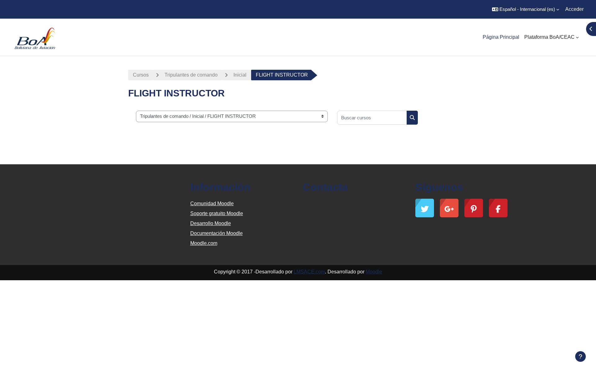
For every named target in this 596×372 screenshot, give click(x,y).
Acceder (574, 9)
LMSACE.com (309, 271)
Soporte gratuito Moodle (216, 213)
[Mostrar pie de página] (580, 356)
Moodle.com (203, 243)
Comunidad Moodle (212, 203)
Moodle (374, 271)
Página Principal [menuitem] (501, 37)
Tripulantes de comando (191, 75)
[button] (525, 9)
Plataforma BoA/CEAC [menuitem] (549, 37)
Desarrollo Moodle (210, 223)
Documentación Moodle (216, 233)
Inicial (239, 75)
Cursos (141, 75)
